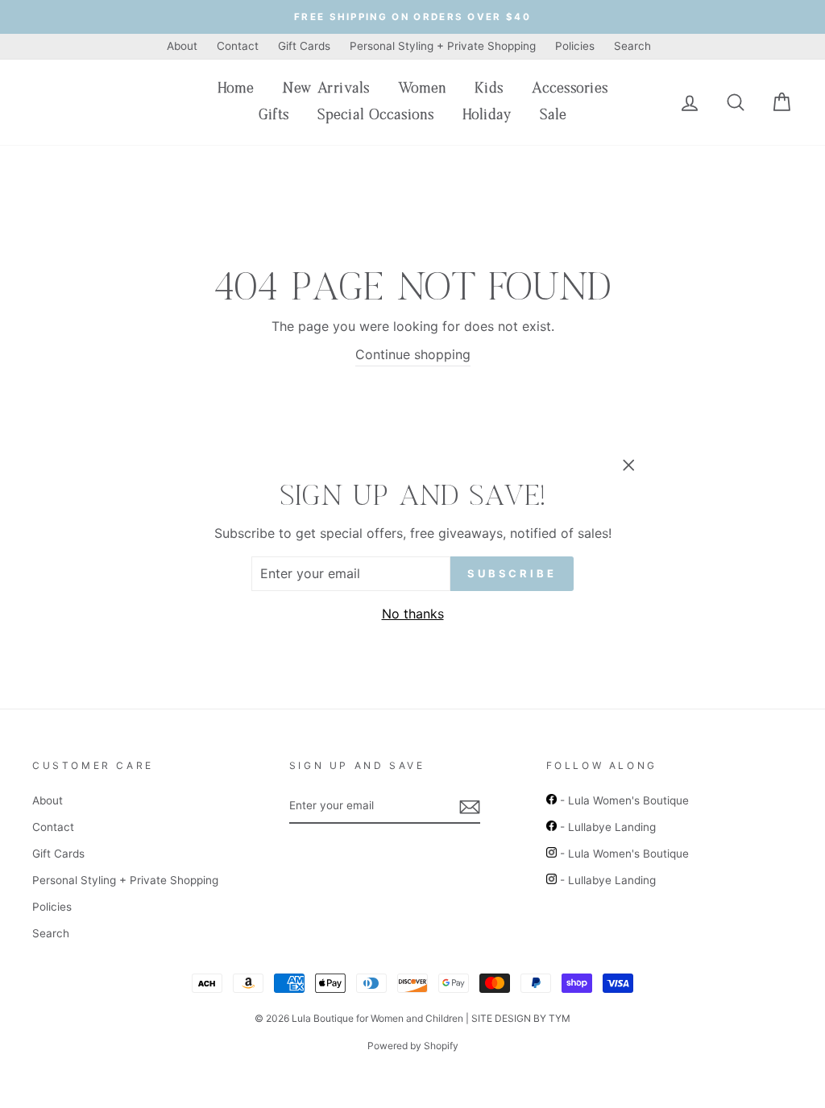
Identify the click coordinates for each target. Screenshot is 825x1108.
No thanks (413, 614)
